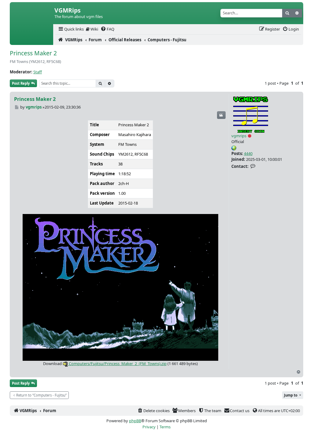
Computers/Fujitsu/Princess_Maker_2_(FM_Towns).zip (117, 363)
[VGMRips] (31, 40)
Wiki (94, 29)
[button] (292, 395)
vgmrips (238, 135)
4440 (248, 153)
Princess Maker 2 (33, 53)
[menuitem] (71, 29)
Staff (37, 72)
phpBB (135, 420)
